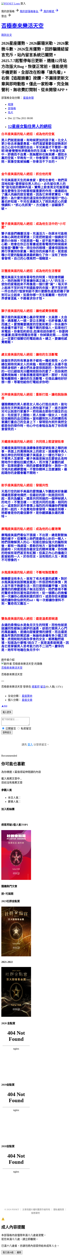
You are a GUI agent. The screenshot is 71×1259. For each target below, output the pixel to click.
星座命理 (28, 97)
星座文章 (27, 700)
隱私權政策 (58, 1209)
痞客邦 (36, 686)
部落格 (12, 108)
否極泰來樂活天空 (22, 26)
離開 (19, 1252)
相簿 (10, 104)
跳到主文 (6, 35)
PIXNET (15, 1209)
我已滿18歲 (8, 1252)
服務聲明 (35, 1213)
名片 (10, 112)
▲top (4, 705)
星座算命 (27, 696)
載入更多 (7, 712)
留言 (43, 686)
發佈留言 (7, 732)
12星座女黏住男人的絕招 (30, 126)
